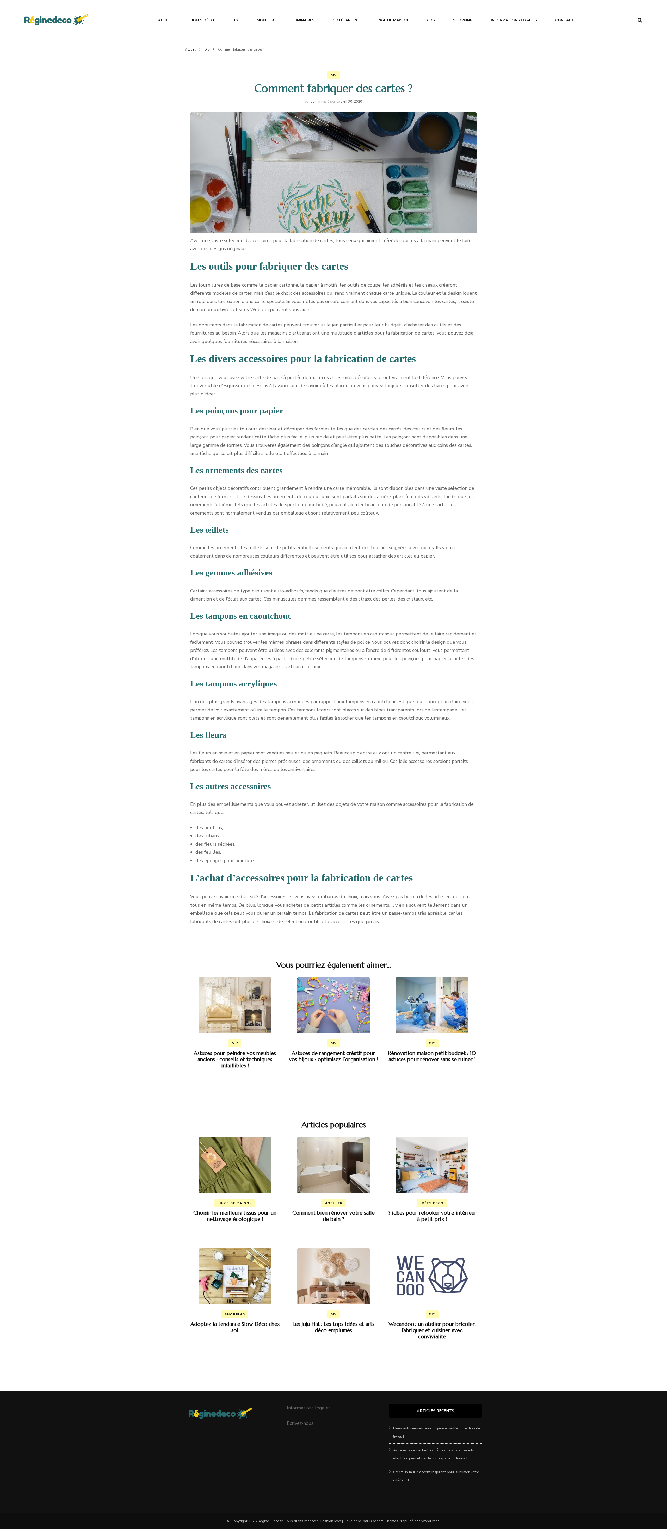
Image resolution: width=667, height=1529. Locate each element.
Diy (235, 20)
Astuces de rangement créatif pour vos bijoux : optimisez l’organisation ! (333, 1056)
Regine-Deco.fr (270, 1521)
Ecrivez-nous (300, 1423)
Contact (564, 20)
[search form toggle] (640, 20)
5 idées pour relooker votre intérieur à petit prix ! (432, 1216)
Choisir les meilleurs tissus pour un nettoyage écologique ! (234, 1216)
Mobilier (265, 20)
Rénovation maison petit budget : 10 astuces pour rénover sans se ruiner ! (432, 1056)
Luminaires (303, 20)
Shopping (463, 20)
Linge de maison (391, 20)
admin (315, 101)
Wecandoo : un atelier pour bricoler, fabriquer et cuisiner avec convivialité (432, 1330)
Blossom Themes (383, 1521)
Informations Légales (514, 20)
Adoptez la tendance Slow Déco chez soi (235, 1327)
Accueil (166, 20)
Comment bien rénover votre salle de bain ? (333, 1216)
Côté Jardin (345, 20)
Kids (430, 20)
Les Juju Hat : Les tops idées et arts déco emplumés (333, 1327)
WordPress (430, 1521)
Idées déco (203, 20)
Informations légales (309, 1408)
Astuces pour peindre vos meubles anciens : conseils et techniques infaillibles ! (235, 1059)
